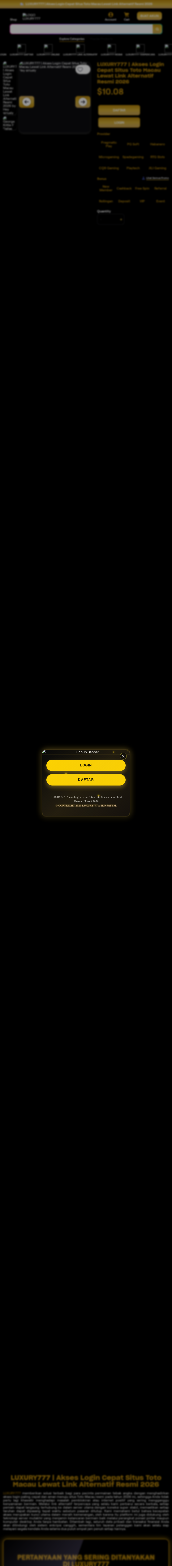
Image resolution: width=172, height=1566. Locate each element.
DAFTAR (86, 780)
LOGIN (86, 765)
